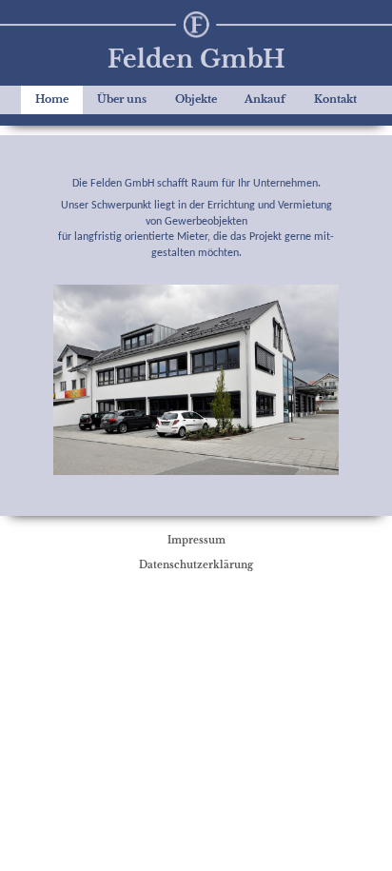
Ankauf (265, 99)
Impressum (196, 540)
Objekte (196, 99)
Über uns (122, 99)
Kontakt (335, 99)
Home (52, 99)
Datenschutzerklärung (196, 565)
